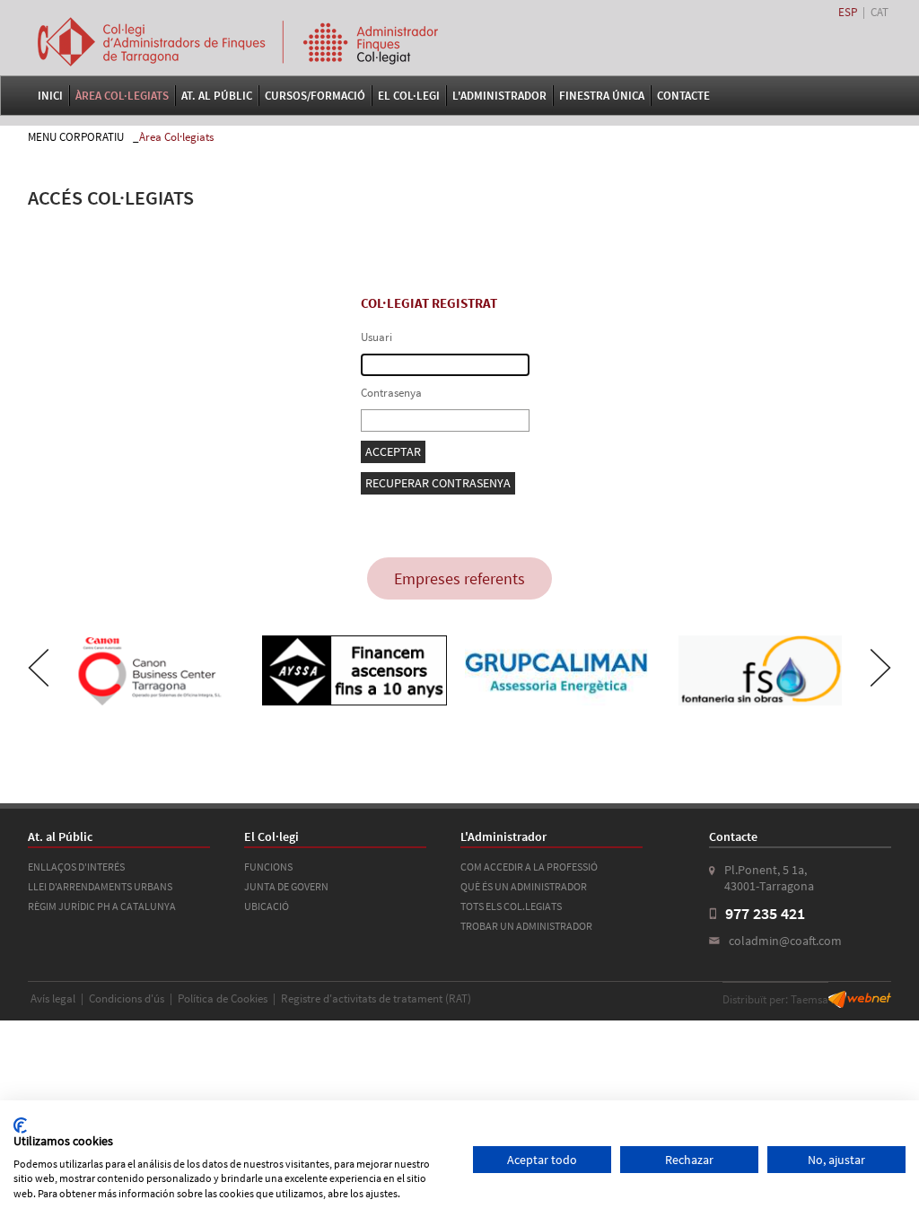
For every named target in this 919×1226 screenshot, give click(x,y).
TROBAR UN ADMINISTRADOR (526, 926)
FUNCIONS (268, 866)
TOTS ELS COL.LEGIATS (511, 906)
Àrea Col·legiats (122, 95)
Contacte (683, 95)
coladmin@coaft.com (785, 941)
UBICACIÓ (266, 906)
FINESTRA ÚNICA (601, 95)
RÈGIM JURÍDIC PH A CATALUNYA (102, 906)
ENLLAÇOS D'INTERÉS (76, 866)
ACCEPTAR (393, 451)
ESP (847, 12)
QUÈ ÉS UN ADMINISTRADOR (523, 886)
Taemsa (809, 999)
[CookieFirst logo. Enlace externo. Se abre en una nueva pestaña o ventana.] (20, 1125)
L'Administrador (499, 95)
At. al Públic (216, 95)
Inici (50, 95)
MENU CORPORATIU (76, 136)
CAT (879, 12)
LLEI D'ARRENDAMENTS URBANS (100, 886)
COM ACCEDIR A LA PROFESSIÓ (529, 866)
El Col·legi (409, 95)
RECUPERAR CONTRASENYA (438, 483)
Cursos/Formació (315, 95)
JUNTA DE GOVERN (286, 886)
